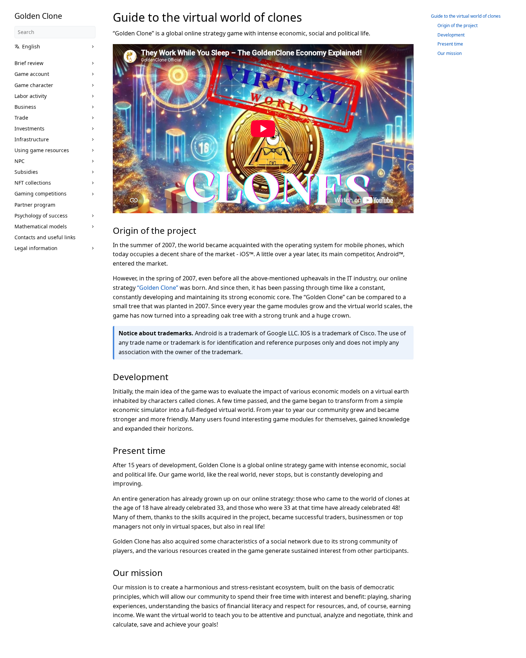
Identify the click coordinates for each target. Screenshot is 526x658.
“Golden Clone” (157, 288)
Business (25, 106)
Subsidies (26, 171)
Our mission (449, 53)
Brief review (28, 63)
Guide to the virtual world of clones (466, 16)
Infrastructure (31, 139)
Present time (450, 44)
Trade (21, 117)
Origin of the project (457, 25)
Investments (29, 128)
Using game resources (41, 150)
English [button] (31, 46)
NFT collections (32, 182)
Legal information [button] (35, 248)
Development (451, 35)
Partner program (34, 204)
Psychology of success (41, 215)
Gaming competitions (40, 193)
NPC (19, 161)
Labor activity (30, 96)
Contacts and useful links (45, 237)
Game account (31, 73)
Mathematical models (40, 226)
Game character (33, 85)
